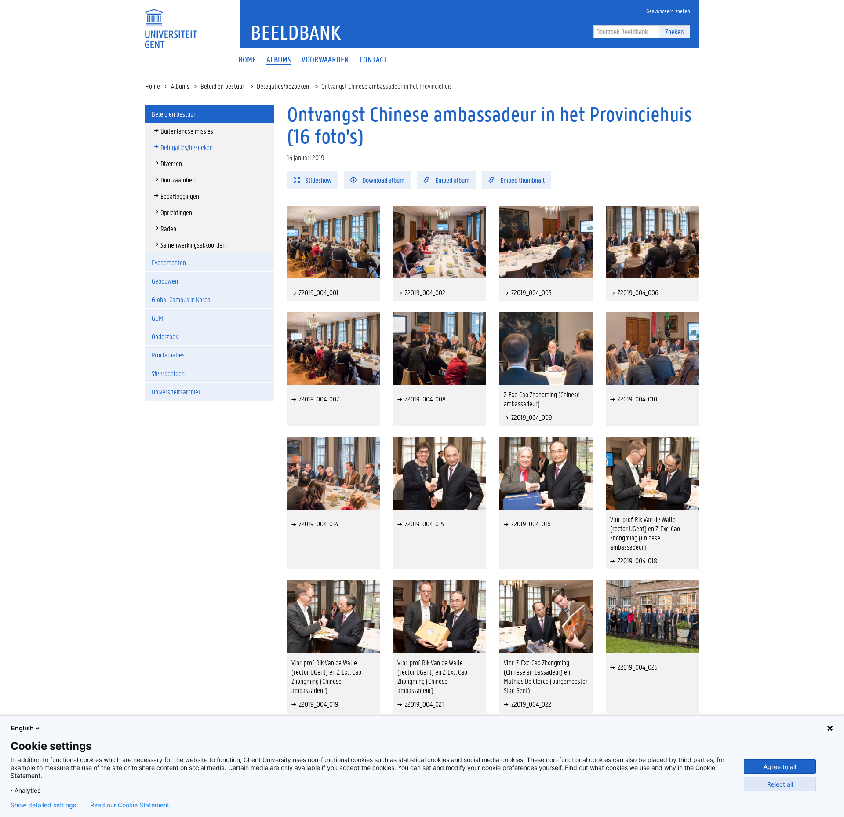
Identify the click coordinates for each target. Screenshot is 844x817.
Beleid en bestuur (222, 86)
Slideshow (317, 180)
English (22, 728)
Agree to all (780, 766)
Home (152, 86)
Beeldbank (296, 32)
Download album (382, 180)
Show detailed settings (43, 805)
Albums (180, 86)
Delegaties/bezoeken (283, 86)
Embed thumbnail (522, 180)
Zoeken (674, 31)
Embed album (451, 180)
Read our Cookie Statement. (130, 805)
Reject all (780, 784)
